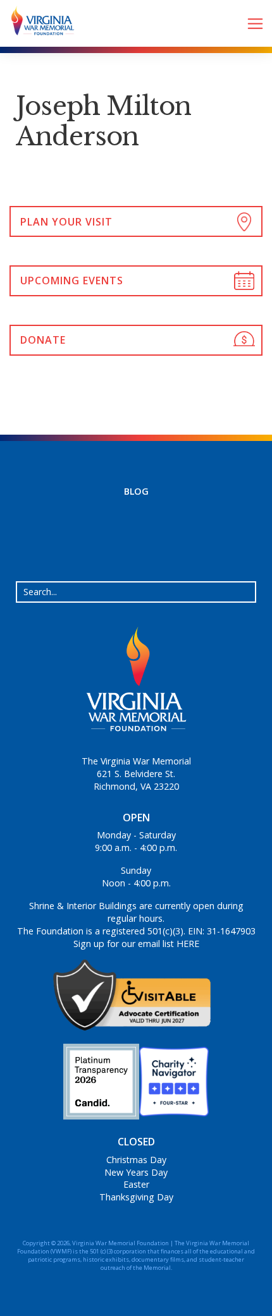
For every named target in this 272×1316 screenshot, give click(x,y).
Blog (136, 491)
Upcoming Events (71, 280)
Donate (43, 340)
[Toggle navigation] (255, 23)
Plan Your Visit (66, 222)
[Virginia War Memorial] (38, 23)
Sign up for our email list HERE (136, 944)
